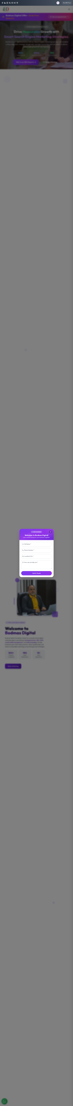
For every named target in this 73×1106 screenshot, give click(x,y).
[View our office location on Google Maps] (17, 3)
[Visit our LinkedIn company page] (5, 3)
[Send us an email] (12, 3)
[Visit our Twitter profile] (10, 3)
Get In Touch (36, 573)
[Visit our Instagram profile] (7, 3)
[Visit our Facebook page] (2, 3)
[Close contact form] (50, 531)
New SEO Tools (67, 2)
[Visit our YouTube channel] (15, 3)
